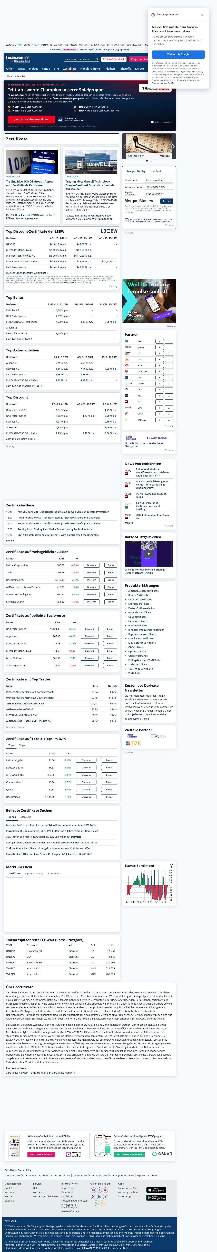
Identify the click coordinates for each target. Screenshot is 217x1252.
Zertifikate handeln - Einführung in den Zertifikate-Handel (40, 1072)
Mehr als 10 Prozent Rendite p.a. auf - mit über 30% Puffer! (51, 825)
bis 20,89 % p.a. (58, 255)
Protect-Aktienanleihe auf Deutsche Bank (30, 697)
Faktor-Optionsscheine (141, 608)
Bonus (111, 565)
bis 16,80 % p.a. (83, 255)
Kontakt (9, 1188)
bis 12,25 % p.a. (58, 250)
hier (167, 208)
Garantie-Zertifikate (139, 612)
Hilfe (35, 1188)
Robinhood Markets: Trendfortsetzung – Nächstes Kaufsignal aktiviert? (59, 517)
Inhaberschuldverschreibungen (146, 629)
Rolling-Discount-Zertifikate (144, 660)
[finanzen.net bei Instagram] (93, 1190)
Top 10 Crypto (71, 45)
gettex (141, 347)
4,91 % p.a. (62, 421)
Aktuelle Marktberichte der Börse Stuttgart (144, 444)
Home (10, 76)
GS (139, 353)
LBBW (141, 383)
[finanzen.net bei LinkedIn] (99, 1196)
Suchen (167, 201)
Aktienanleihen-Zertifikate (143, 590)
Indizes (33, 69)
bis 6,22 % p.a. (58, 267)
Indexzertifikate (137, 625)
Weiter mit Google (178, 54)
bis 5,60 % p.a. (84, 267)
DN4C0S (10, 951)
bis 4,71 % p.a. (109, 261)
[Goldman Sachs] (129, 353)
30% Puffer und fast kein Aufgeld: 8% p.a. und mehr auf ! (43, 836)
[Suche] (97, 59)
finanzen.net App (127, 1188)
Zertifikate (69, 69)
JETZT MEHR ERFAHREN (129, 1154)
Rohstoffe (125, 69)
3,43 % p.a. (87, 374)
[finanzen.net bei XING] (105, 1196)
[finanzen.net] (18, 57)
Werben (37, 1192)
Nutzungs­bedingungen (74, 1200)
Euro (129, 45)
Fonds (46, 69)
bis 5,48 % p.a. (84, 261)
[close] (201, 14)
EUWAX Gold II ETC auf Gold (22, 715)
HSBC (140, 365)
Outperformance (138, 655)
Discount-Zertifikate (140, 599)
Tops (11, 745)
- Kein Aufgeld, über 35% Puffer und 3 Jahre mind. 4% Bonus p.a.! (52, 831)
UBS (140, 407)
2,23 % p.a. (62, 433)
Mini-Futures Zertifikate (142, 642)
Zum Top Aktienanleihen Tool (23, 385)
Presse (8, 1196)
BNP (140, 341)
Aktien (10, 69)
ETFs (57, 69)
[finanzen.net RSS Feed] (102, 1203)
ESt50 (26, 45)
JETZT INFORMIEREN (41, 1154)
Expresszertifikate (138, 603)
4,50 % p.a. (62, 380)
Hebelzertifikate (137, 621)
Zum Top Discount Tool (20, 438)
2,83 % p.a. (62, 427)
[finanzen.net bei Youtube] (105, 1190)
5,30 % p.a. (111, 415)
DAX (8, 45)
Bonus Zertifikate (38, 1175)
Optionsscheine (34, 873)
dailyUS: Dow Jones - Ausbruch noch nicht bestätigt (148, 506)
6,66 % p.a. (111, 433)
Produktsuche (131, 180)
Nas (91, 45)
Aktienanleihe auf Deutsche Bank (25, 703)
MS (139, 395)
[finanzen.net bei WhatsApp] (96, 1203)
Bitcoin (110, 45)
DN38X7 (10, 956)
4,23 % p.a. (62, 321)
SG (139, 401)
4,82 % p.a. (87, 380)
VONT (140, 413)
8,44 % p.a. (62, 368)
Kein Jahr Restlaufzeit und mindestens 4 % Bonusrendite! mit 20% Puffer (51, 842)
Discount (91, 565)
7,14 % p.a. (87, 368)
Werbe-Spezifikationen (46, 1196)
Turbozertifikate (137, 664)
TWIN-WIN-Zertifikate (140, 668)
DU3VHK (11, 962)
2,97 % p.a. (62, 316)
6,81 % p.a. (62, 410)
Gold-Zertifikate (137, 616)
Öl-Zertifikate (136, 647)
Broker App (124, 1196)
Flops (22, 745)
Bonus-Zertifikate (138, 595)
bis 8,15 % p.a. (58, 244)
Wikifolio (142, 419)
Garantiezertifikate (83, 1175)
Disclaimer (67, 1196)
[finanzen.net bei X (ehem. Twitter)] (93, 1196)
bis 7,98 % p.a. (84, 244)
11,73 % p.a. (110, 410)
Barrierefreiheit (70, 1211)
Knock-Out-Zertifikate (141, 638)
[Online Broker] (19, 61)
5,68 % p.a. (87, 363)
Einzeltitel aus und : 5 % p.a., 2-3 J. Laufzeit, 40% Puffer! (49, 854)
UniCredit (142, 371)
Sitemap (9, 1200)
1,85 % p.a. (62, 415)
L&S (140, 389)
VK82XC (10, 968)
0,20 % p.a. (87, 321)
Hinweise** (69, 282)
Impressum (67, 1188)
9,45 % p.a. (62, 333)
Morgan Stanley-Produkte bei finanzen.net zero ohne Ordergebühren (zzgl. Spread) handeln (151, 220)
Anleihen (109, 69)
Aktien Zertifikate (60, 1175)
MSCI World (46, 45)
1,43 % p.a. (89, 415)
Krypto (139, 69)
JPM (140, 377)
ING (140, 359)
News (21, 69)
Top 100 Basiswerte (130, 193)
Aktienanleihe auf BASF (19, 709)
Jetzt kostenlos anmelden (31, 119)
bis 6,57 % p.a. (58, 261)
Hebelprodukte (90, 69)
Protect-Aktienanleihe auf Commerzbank (30, 692)
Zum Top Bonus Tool (18, 339)
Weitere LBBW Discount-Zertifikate (26, 272)
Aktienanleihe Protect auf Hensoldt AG (28, 720)
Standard (155, 171)
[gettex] (128, 347)
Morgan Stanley (136, 171)
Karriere (9, 1192)
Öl (145, 45)
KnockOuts (54, 873)
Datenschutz (68, 1192)
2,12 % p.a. (89, 433)
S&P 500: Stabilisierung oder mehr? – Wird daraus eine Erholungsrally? (58, 535)
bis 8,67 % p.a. (84, 250)
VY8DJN (10, 974)
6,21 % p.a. (62, 363)
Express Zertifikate (147, 1175)
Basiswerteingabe (133, 187)
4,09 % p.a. (111, 368)
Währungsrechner (128, 1192)
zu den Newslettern (136, 719)
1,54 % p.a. (62, 310)
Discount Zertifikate (16, 1175)
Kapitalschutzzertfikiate (142, 634)
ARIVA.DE (87, 1248)
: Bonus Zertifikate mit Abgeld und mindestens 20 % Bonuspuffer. (48, 848)
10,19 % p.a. (110, 421)
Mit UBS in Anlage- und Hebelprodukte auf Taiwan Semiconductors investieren (63, 511)
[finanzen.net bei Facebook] (99, 1190)
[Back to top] (168, 1248)
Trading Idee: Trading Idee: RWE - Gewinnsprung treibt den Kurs (55, 529)
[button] (114, 59)
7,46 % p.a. (111, 427)
